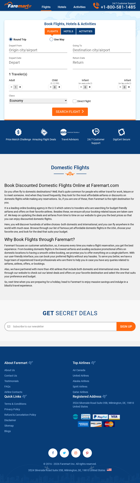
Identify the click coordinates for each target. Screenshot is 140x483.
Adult (12, 80)
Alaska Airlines (81, 381)
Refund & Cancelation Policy (20, 414)
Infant (85, 80)
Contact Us (10, 375)
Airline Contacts (13, 392)
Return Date (79, 58)
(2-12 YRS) (54, 83)
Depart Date (15, 58)
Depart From (15, 45)
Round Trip (19, 39)
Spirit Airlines (80, 386)
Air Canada (79, 370)
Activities (79, 7)
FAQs (7, 386)
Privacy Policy (12, 409)
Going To (77, 45)
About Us (9, 370)
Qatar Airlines (80, 392)
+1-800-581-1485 (118, 7)
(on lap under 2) (124, 83)
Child (55, 80)
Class (12, 95)
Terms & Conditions (15, 403)
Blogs (7, 431)
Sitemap (9, 425)
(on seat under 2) (85, 83)
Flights (46, 7)
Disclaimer (10, 420)
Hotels (62, 7)
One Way (59, 39)
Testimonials (11, 381)
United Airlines (81, 375)
